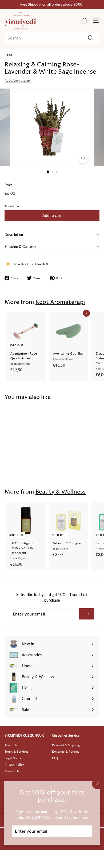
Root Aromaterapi (18, 80)
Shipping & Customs (21, 246)
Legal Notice (13, 758)
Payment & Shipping (66, 745)
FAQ (55, 758)
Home (8, 54)
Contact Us (12, 771)
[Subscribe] (84, 831)
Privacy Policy (14, 764)
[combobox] (52, 37)
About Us (11, 745)
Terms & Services (17, 751)
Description (14, 234)
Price (9, 185)
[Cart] (84, 21)
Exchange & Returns (65, 751)
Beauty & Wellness (60, 492)
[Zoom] (83, 159)
